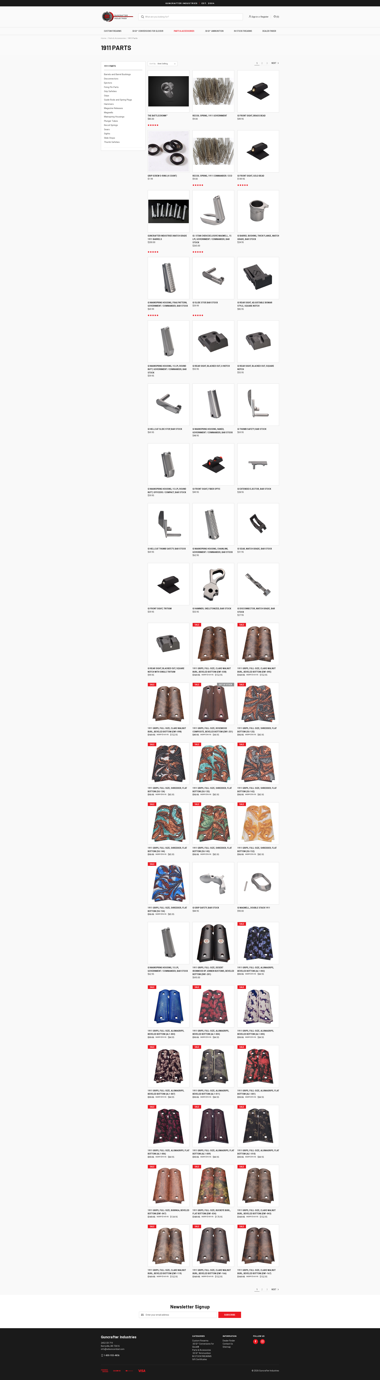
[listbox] (167, 63)
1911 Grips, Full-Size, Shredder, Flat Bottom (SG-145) (212, 850)
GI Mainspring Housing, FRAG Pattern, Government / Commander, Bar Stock (168, 304)
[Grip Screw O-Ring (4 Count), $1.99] (168, 151)
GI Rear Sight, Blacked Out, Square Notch (255, 368)
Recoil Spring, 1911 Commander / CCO (212, 175)
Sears (107, 129)
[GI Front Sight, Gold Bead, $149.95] (258, 151)
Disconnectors (111, 78)
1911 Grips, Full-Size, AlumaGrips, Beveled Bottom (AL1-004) (211, 1032)
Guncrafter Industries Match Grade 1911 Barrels (167, 237)
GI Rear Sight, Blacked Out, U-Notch (211, 366)
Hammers (109, 104)
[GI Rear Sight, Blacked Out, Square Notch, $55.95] (258, 341)
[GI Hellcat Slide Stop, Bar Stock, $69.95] (168, 404)
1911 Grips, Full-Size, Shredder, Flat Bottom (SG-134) (167, 790)
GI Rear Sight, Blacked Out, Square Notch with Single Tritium (166, 670)
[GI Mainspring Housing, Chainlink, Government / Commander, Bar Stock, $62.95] (213, 524)
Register (265, 17)
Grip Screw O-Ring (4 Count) (162, 175)
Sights (107, 133)
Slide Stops (109, 138)
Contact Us (228, 1344)
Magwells (108, 112)
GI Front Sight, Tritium (160, 608)
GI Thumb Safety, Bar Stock (251, 429)
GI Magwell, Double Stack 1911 (253, 907)
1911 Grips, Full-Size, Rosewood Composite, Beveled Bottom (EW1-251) (213, 730)
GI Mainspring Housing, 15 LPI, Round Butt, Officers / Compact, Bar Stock (167, 491)
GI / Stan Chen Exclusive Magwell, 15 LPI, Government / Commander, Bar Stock (212, 239)
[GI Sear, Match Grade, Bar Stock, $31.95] (258, 524)
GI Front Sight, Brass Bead (251, 115)
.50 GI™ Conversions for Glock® (147, 31)
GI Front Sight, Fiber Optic (206, 489)
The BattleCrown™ (157, 115)
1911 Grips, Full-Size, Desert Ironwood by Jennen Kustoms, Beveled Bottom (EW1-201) (213, 971)
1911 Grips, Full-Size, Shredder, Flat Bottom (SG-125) (257, 730)
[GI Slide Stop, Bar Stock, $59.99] (213, 278)
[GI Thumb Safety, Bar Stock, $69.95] (258, 404)
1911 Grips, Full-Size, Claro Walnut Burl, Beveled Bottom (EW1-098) (167, 730)
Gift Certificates (199, 1359)
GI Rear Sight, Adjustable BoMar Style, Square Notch (254, 304)
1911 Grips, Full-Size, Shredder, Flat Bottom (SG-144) (167, 850)
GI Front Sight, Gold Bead (250, 175)
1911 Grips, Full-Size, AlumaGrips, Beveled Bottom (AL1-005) (255, 1032)
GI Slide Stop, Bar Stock (205, 302)
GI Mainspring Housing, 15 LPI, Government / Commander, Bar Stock (168, 969)
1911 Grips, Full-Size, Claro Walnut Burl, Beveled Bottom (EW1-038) (212, 670)
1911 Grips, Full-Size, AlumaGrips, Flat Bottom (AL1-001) (258, 1092)
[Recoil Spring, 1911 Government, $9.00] (213, 91)
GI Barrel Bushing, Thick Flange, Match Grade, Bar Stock (258, 237)
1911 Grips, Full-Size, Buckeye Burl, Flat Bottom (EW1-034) (212, 1212)
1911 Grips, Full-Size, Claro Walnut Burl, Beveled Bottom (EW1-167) (256, 1272)
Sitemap (227, 1347)
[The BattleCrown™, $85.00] (168, 91)
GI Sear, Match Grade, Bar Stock (254, 548)
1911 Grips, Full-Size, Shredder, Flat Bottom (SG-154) (167, 909)
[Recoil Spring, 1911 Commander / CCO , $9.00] (213, 151)
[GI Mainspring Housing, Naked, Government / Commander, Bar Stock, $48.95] (213, 404)
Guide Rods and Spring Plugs (118, 99)
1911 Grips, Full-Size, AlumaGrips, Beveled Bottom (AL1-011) (211, 1092)
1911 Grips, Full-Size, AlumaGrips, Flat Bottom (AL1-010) (258, 1152)
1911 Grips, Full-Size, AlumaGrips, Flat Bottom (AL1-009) (213, 1152)
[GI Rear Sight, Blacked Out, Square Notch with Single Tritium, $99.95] (168, 644)
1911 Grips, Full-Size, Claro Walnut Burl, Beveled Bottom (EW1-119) (167, 1272)
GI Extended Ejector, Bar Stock (254, 489)
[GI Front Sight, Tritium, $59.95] (168, 584)
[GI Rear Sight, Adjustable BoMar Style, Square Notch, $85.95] (258, 278)
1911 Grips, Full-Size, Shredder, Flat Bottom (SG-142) (257, 790)
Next (274, 63)
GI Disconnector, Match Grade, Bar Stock (256, 610)
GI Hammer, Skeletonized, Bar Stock (212, 608)
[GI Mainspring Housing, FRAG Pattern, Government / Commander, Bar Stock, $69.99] (168, 278)
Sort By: (152, 64)
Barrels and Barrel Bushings (117, 74)
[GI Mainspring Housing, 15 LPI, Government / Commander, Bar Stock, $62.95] (168, 943)
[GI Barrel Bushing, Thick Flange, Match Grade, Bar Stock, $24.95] (258, 211)
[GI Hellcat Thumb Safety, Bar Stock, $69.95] (168, 524)
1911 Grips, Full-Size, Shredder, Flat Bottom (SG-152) (257, 850)
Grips (106, 95)
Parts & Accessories (184, 31)
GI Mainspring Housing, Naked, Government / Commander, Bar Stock (213, 431)
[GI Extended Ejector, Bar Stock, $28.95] (258, 464)
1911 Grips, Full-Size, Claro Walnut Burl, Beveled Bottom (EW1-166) (212, 1272)
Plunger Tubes (111, 121)
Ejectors (108, 83)
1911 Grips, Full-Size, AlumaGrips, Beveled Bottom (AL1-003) (166, 1032)
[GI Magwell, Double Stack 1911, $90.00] (258, 883)
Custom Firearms (112, 31)
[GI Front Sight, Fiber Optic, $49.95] (213, 464)
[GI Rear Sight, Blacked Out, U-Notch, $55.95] (213, 341)
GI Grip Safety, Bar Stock (206, 907)
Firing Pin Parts (111, 87)
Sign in (255, 17)
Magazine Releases (113, 108)
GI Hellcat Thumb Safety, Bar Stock (167, 548)
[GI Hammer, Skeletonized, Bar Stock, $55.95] (213, 584)
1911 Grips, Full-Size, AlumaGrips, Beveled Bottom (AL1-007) (166, 1092)
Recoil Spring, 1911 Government (210, 115)
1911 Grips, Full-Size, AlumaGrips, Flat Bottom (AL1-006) (168, 1152)
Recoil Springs (111, 125)
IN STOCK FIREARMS (243, 31)
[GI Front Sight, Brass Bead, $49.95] (258, 91)
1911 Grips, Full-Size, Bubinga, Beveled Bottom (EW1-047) (168, 1212)
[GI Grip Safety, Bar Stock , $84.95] (213, 883)
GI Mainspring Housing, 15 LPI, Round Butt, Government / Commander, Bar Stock (167, 369)
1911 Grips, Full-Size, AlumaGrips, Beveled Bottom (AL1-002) (255, 969)
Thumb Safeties (112, 142)
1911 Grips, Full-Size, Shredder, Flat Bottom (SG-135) (212, 790)
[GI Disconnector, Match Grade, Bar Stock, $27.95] (258, 584)
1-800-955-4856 (111, 1355)
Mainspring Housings (114, 116)
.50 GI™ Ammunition (214, 31)
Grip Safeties (110, 91)
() (277, 17)
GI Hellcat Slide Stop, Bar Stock (165, 429)
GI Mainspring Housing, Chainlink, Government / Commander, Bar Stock (213, 550)
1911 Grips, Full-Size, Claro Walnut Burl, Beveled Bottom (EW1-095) (256, 670)
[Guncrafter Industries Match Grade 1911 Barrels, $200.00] (168, 211)
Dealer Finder (269, 31)
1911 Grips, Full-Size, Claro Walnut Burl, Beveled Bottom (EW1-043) (256, 1212)
